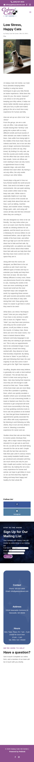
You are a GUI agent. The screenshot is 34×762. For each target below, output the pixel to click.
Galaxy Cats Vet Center (12, 33)
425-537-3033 (20, 589)
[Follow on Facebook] (15, 757)
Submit (8, 556)
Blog (4, 36)
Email (6, 550)
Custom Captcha (10, 686)
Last (21, 671)
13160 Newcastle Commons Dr (17, 610)
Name (5, 553)
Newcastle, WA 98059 (17, 613)
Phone (5, 676)
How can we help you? (12, 679)
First (21, 669)
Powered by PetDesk (17, 752)
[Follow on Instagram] (18, 757)
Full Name (7, 548)
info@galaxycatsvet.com (19, 591)
